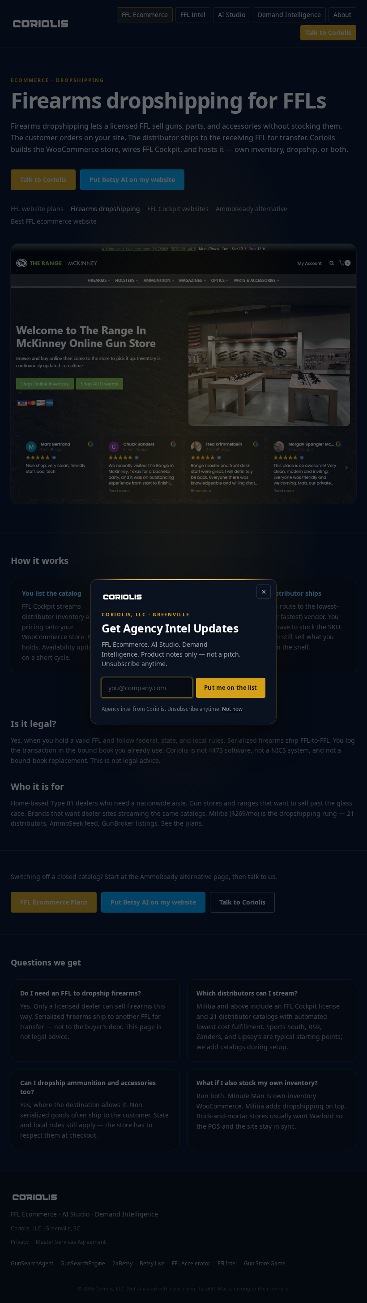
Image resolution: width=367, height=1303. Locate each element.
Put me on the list (230, 688)
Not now (232, 709)
